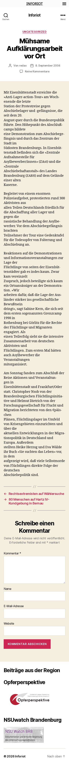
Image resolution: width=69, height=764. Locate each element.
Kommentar (12, 553)
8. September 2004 (48, 65)
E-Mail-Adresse (14, 606)
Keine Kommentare (37, 71)
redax (23, 65)
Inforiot (34, 15)
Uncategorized (34, 31)
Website (9, 623)
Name (7, 589)
